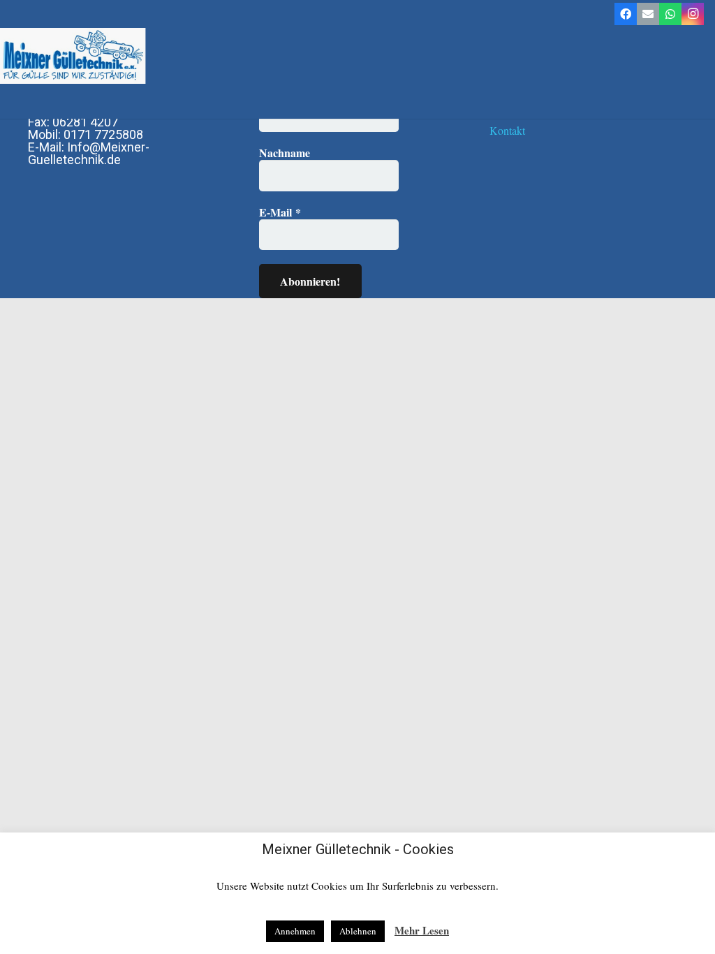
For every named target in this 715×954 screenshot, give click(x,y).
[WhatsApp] (670, 14)
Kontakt (507, 130)
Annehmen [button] (295, 931)
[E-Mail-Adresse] (648, 14)
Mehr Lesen (422, 930)
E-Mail (280, 212)
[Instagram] (692, 14)
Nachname (284, 153)
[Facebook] (625, 14)
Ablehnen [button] (357, 931)
